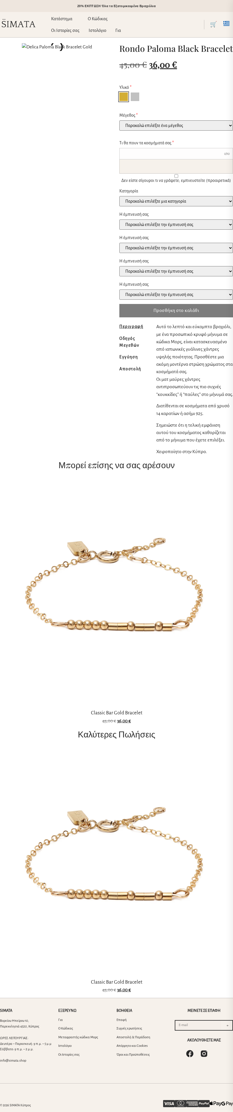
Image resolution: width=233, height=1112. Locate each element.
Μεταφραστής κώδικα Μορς (78, 1037)
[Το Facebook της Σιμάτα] (190, 1053)
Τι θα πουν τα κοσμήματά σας (146, 143)
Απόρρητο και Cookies (132, 1046)
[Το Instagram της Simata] (204, 1053)
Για (60, 1020)
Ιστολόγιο (65, 1046)
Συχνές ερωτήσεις (129, 1028)
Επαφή (121, 1020)
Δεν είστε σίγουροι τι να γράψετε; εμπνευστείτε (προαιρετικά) (176, 180)
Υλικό (125, 87)
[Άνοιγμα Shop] (76, 18)
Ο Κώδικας (65, 1028)
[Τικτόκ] (218, 1053)
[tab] (136, 326)
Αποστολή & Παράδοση (133, 1037)
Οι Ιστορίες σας (69, 1054)
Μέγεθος (128, 115)
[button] (199, 24)
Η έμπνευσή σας (134, 214)
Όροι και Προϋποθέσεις (133, 1054)
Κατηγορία (128, 191)
